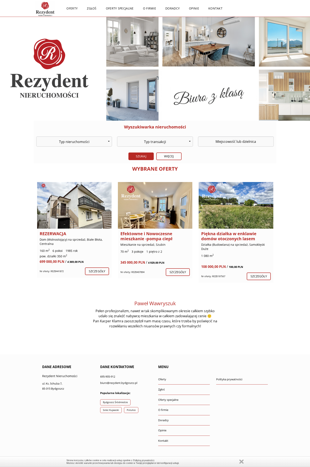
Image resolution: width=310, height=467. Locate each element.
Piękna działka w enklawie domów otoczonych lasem (228, 236)
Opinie (194, 8)
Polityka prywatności (229, 379)
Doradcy (172, 8)
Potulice (131, 410)
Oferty (72, 8)
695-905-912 (107, 376)
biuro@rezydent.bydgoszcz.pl (118, 383)
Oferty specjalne (120, 8)
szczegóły (97, 271)
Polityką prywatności (143, 460)
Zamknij (241, 462)
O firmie (149, 8)
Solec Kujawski (111, 410)
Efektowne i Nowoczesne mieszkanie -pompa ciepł (146, 236)
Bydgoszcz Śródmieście (115, 402)
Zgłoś (92, 8)
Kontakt (215, 8)
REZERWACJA (53, 233)
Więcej (169, 156)
